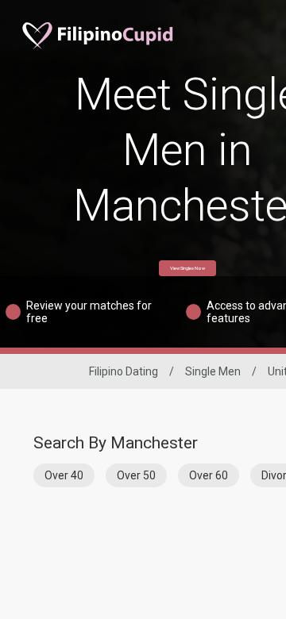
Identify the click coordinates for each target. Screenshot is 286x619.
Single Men (213, 371)
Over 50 (136, 475)
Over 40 (63, 475)
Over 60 (208, 475)
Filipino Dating (123, 371)
